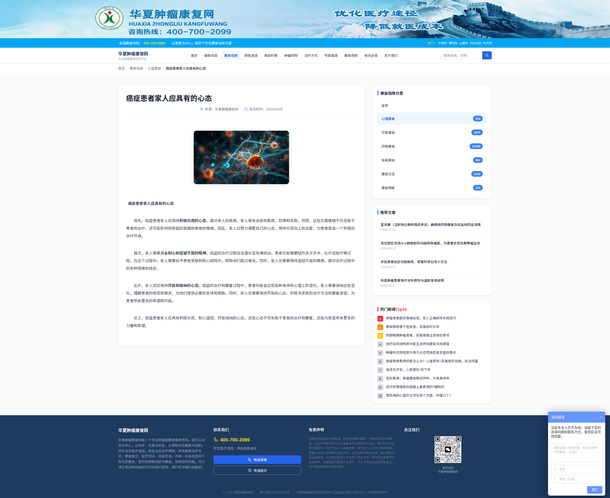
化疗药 (487, 43)
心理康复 (154, 68)
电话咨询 (260, 459)
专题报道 (331, 55)
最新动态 (211, 55)
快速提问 (260, 470)
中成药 (442, 43)
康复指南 (231, 55)
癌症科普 (271, 55)
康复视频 (351, 55)
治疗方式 (311, 55)
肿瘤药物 (291, 55)
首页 (194, 55)
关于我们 (391, 55)
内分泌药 (475, 43)
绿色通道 (251, 55)
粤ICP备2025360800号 (274, 492)
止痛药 (463, 43)
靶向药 (453, 43)
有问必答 (371, 55)
